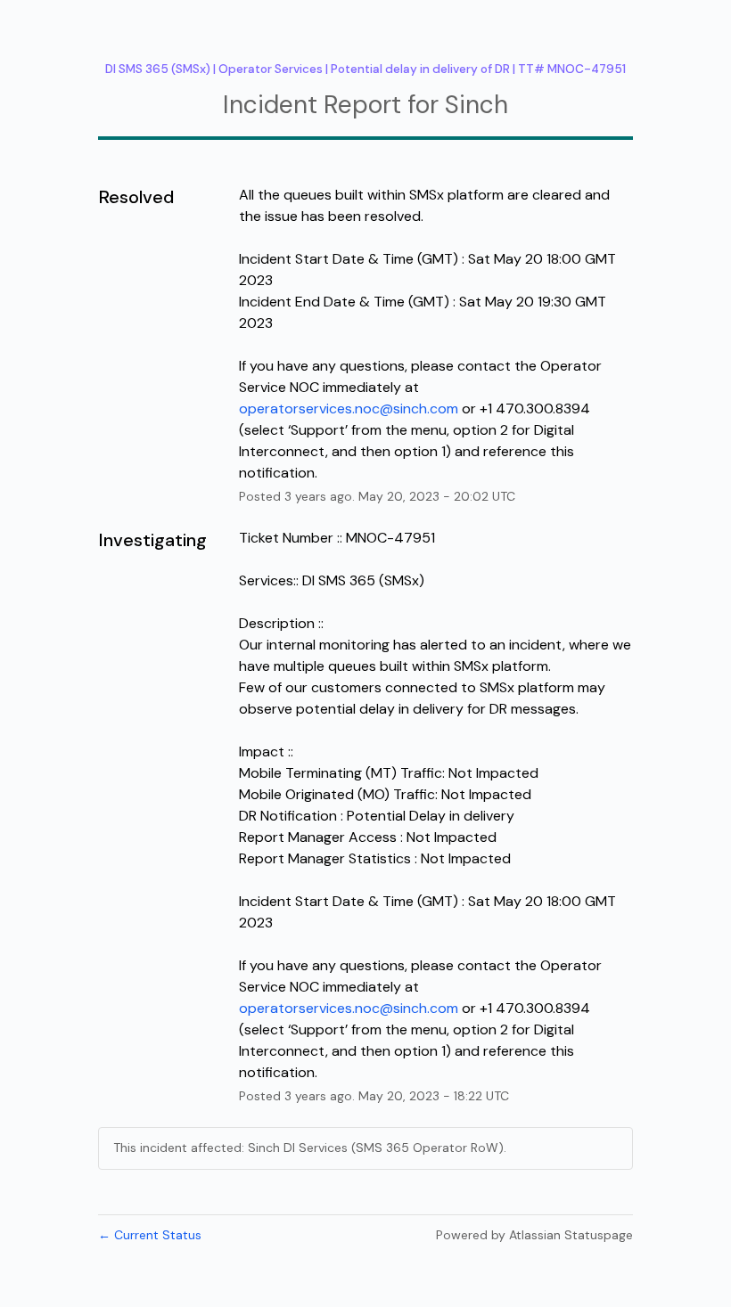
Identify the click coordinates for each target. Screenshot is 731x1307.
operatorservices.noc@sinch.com (348, 408)
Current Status (149, 1235)
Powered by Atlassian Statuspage (534, 1235)
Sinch (476, 104)
